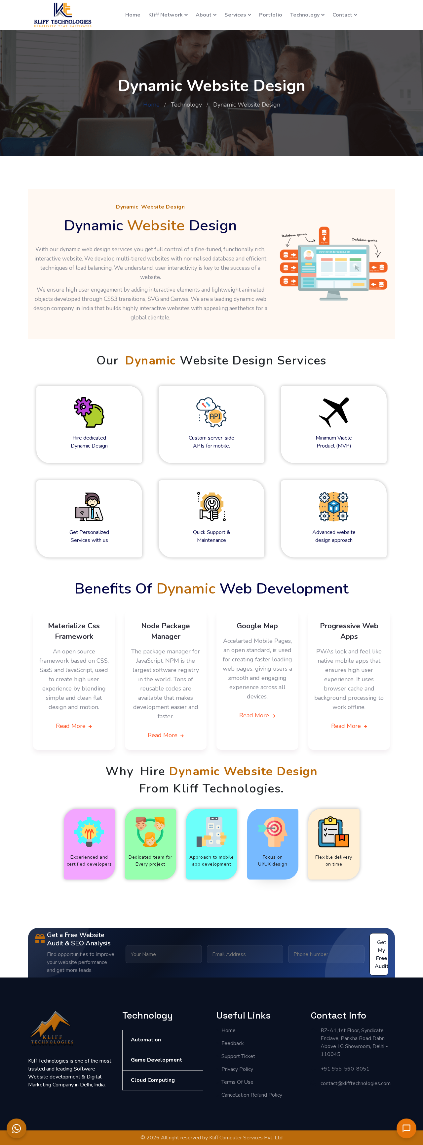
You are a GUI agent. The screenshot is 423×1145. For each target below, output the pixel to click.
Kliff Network (165, 15)
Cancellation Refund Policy (251, 1095)
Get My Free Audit (381, 954)
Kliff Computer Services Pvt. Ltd (246, 1137)
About (204, 15)
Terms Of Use (237, 1082)
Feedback (232, 1043)
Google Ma (255, 626)
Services (235, 15)
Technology (305, 15)
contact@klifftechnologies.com (356, 1083)
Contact (342, 15)
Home (132, 15)
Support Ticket (238, 1056)
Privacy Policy (237, 1069)
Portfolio (270, 15)
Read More (71, 726)
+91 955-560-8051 (345, 1069)
